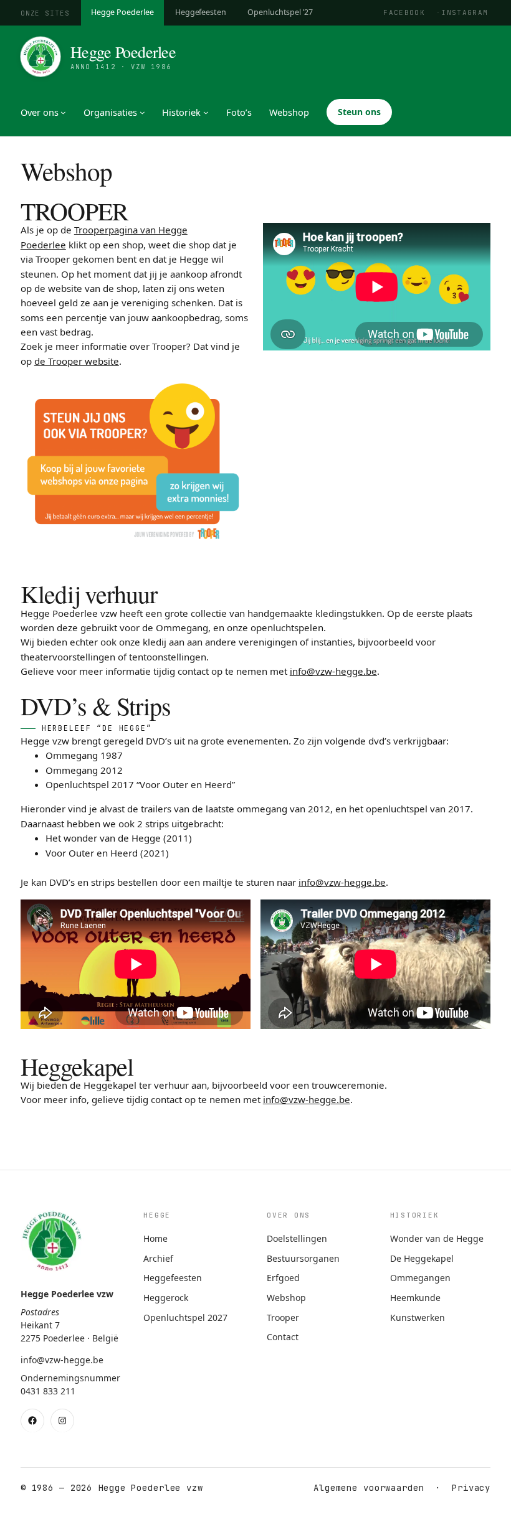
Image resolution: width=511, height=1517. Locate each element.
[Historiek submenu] (206, 112)
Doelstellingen (297, 1238)
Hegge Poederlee (122, 12)
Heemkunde (415, 1297)
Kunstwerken (417, 1317)
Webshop (286, 1297)
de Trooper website (76, 361)
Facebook (404, 12)
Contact (282, 1337)
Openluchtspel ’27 (280, 12)
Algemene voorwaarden (368, 1487)
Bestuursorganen (303, 1258)
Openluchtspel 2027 (185, 1317)
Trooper (283, 1317)
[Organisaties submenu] (142, 112)
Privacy (471, 1487)
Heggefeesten (200, 12)
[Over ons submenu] (63, 112)
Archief (158, 1258)
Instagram (464, 12)
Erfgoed (283, 1278)
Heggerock (165, 1297)
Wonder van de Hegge (437, 1238)
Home (155, 1238)
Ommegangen (420, 1278)
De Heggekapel (422, 1258)
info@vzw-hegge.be (333, 671)
